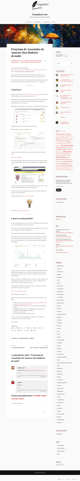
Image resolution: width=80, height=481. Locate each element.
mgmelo (19, 382)
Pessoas (59, 385)
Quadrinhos (69, 163)
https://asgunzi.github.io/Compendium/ (64, 232)
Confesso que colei (64, 107)
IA (71, 147)
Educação (62, 140)
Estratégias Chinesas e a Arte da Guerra (35, 370)
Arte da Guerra (69, 135)
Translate (65, 56)
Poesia (57, 161)
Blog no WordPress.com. (40, 472)
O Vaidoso (62, 117)
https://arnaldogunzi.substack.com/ (63, 236)
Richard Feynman (58, 166)
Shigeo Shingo (65, 166)
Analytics (68, 134)
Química (59, 411)
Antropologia (60, 271)
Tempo (61, 168)
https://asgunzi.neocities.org (62, 252)
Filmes (71, 143)
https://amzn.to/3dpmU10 (22, 210)
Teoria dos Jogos (65, 168)
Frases (64, 147)
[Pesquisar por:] (64, 63)
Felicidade (68, 143)
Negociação (60, 155)
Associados (14, 338)
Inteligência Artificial (66, 149)
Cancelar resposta (17, 399)
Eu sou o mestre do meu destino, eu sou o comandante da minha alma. (66, 97)
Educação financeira (23, 338)
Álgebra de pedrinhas (69, 169)
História (69, 147)
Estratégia (59, 322)
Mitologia (57, 153)
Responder (44, 376)
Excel (60, 143)
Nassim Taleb (66, 153)
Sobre (54, 22)
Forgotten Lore (40, 14)
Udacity (62, 169)
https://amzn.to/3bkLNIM (27, 196)
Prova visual (58, 163)
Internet (32, 338)
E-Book (58, 305)
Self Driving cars (60, 419)
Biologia (59, 274)
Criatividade (33, 62)
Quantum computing (60, 165)
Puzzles (65, 163)
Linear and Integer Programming (64, 362)
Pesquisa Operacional (62, 382)
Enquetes (59, 317)
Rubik (62, 166)
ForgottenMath (59, 147)
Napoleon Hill (61, 153)
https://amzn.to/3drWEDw (16, 157)
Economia (58, 140)
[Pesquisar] (71, 63)
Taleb (59, 168)
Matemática (67, 152)
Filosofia (57, 145)
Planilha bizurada (61, 394)
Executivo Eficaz (63, 143)
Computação (58, 138)
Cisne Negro (67, 137)
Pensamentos (61, 157)
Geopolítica (59, 342)
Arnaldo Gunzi (14, 62)
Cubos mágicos (60, 294)
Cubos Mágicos (28, 22)
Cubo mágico (70, 138)
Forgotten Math (67, 145)
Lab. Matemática (37, 22)
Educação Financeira (61, 314)
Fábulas (59, 328)
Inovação (38, 62)
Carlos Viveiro (60, 137)
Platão (71, 159)
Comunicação (60, 288)
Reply (45, 411)
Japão (72, 149)
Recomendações (46, 22)
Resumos (59, 416)
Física (67, 147)
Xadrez (65, 169)
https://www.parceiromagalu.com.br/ (19, 291)
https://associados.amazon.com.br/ (30, 94)
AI (65, 134)
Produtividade (68, 161)
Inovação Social (60, 354)
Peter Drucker (65, 159)
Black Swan (59, 277)
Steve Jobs (70, 166)
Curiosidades (60, 297)
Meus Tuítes (58, 219)
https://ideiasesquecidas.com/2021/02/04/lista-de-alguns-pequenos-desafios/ (27, 69)
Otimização (69, 155)
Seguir (58, 190)
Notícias (59, 377)
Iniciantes (59, 348)
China (63, 137)
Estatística (68, 141)
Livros (57, 152)
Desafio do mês (60, 300)
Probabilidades (61, 161)
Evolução (59, 325)
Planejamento (60, 391)
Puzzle (61, 163)
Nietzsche (64, 155)
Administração (25, 62)
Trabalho (60, 169)
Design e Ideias (60, 303)
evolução (57, 143)
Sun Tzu (57, 168)
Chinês (58, 283)
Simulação (59, 422)
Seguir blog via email (62, 176)
